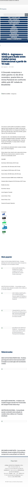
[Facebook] (12, 2)
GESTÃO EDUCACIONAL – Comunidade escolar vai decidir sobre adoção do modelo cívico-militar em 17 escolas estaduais (14, 288)
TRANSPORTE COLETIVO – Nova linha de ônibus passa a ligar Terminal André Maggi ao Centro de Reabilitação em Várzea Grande (19, 313)
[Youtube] (19, 2)
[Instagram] (5, 2)
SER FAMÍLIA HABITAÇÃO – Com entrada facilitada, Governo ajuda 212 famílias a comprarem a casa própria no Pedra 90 (19, 296)
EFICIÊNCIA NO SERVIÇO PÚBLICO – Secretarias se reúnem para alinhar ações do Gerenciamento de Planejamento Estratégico (19, 330)
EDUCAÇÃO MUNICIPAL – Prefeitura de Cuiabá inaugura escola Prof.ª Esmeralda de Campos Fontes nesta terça (19, 271)
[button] (14, 41)
